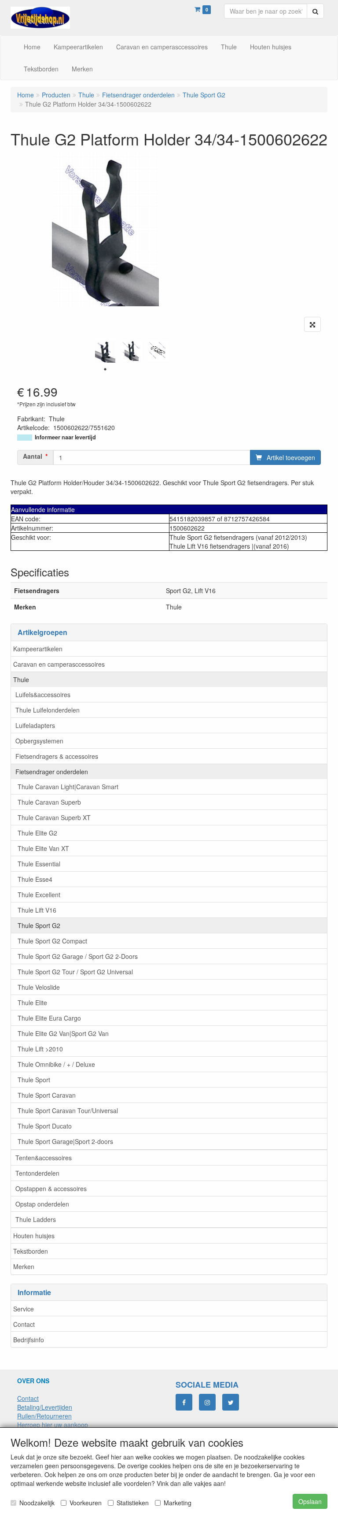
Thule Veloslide (39, 987)
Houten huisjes (34, 1235)
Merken (23, 1266)
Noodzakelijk (37, 1502)
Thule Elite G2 (37, 832)
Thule (21, 679)
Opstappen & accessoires (51, 1188)
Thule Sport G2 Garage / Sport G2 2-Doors (78, 956)
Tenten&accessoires (43, 1157)
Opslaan (310, 1501)
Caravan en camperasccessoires (59, 664)
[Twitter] (230, 1402)
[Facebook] (184, 1402)
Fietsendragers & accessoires (56, 756)
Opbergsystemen (39, 740)
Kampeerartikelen (37, 648)
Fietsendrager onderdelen (51, 771)
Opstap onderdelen (42, 1203)
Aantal (32, 456)
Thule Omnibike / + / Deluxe (56, 1064)
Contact (24, 1324)
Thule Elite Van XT (43, 848)
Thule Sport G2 (39, 925)
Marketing (177, 1502)
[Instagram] (207, 1402)
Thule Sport (34, 1079)
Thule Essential (39, 863)
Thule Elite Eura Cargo (49, 1018)
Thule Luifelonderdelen (47, 710)
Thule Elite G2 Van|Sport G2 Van (63, 1033)
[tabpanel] (105, 352)
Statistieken (133, 1502)
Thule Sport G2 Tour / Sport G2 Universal (75, 971)
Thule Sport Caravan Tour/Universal (68, 1110)
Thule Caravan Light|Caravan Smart (68, 786)
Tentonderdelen (37, 1173)
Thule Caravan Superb (49, 802)
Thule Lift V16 (37, 910)
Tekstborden (30, 1251)
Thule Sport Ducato (45, 1125)
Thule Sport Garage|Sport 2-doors (65, 1141)
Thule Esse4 (35, 879)
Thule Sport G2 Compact (52, 940)
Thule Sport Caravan (47, 1095)
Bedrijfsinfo (28, 1339)
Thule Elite (32, 1002)
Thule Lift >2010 (40, 1048)
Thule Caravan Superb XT (54, 817)
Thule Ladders (35, 1219)
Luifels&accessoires (42, 694)
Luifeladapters (35, 725)
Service (23, 1308)
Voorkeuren (86, 1502)
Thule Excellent (39, 894)
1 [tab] (105, 369)
